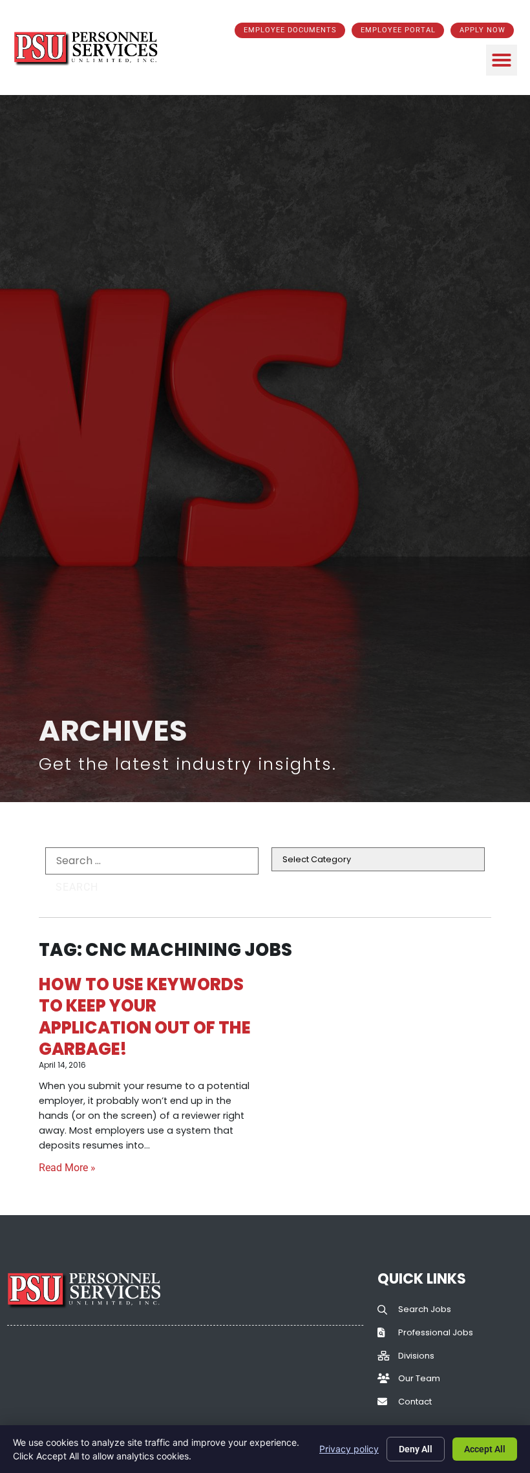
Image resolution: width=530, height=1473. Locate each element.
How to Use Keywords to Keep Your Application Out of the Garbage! (145, 1017)
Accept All (484, 1449)
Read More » (67, 1167)
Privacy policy (349, 1448)
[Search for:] (152, 860)
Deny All (415, 1449)
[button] (501, 60)
